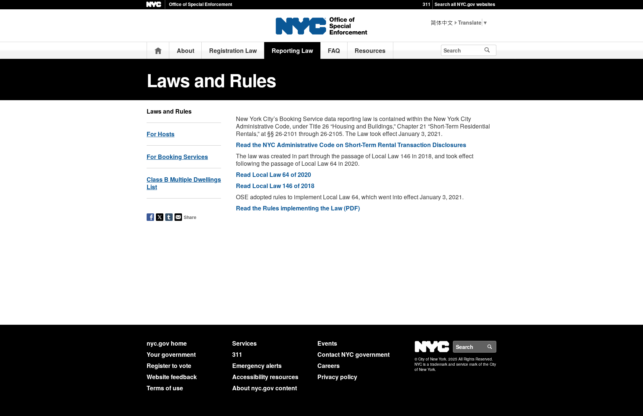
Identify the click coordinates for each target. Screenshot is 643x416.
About (185, 50)
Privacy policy (337, 376)
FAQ (334, 50)
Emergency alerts (257, 365)
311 (427, 4)
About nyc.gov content (264, 388)
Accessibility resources (265, 376)
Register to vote (169, 365)
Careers (328, 365)
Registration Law (233, 50)
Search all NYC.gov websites (465, 4)
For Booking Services (177, 156)
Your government (171, 354)
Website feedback (172, 376)
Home (158, 50)
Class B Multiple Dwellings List (184, 183)
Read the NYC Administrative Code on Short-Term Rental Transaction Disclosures (351, 144)
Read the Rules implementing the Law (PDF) (298, 208)
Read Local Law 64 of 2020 (273, 174)
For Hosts (161, 134)
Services (244, 343)
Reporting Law (292, 50)
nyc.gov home (167, 343)
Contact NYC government (353, 354)
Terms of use (165, 388)
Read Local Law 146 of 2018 (275, 185)
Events (327, 343)
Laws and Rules (169, 111)
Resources (370, 50)
